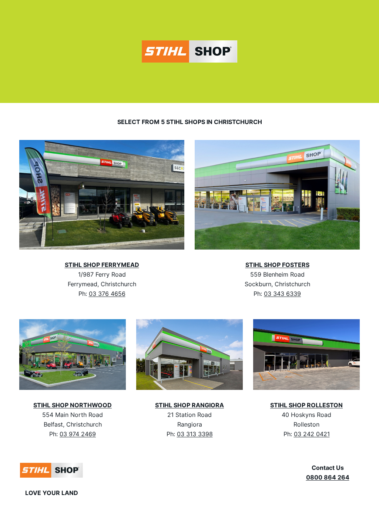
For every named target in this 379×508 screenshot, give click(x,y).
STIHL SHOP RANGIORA (189, 405)
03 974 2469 (78, 434)
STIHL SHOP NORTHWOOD (72, 405)
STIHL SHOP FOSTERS (277, 264)
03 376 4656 (107, 293)
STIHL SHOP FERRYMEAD (102, 264)
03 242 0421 (312, 434)
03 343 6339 (282, 293)
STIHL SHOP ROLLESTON (306, 405)
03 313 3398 (195, 434)
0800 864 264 (327, 477)
